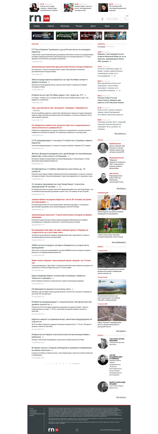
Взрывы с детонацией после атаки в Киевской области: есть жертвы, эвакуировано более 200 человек (112, 57)
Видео (107, 26)
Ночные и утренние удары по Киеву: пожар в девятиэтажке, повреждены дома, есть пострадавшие (110, 72)
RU (127, 16)
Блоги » (101, 140)
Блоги (121, 26)
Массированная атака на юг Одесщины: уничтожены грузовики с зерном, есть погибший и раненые (109, 87)
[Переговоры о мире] (91, 39)
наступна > (76, 364)
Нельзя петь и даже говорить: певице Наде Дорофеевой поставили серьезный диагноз (110, 112)
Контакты (33, 410)
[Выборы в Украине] (115, 39)
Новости (51, 26)
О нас (31, 408)
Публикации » (103, 193)
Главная (37, 26)
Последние (101, 46)
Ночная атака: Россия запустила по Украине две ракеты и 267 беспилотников (111, 100)
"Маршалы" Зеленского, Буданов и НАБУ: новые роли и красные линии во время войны (117, 164)
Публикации (64, 26)
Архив (32, 415)
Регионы (79, 26)
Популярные (110, 46)
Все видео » (121, 331)
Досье (93, 26)
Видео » (101, 247)
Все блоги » (121, 188)
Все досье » (121, 397)
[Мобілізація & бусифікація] (67, 39)
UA (125, 16)
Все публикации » (119, 242)
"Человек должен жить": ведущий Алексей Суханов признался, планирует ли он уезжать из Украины (112, 125)
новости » (102, 44)
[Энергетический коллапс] (43, 39)
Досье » (101, 335)
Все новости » (120, 134)
